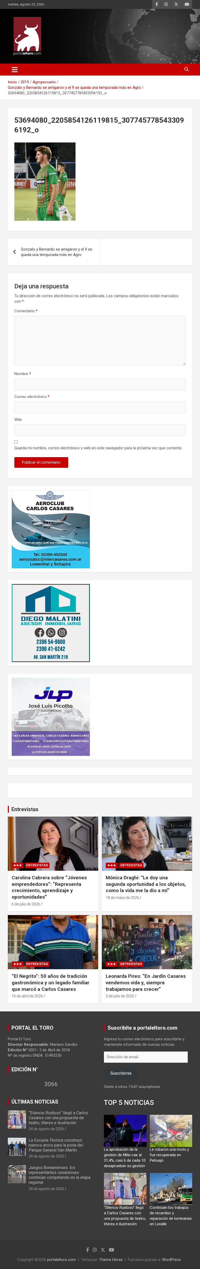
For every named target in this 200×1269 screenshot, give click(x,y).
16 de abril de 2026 (27, 996)
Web (18, 419)
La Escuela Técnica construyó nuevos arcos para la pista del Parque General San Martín (56, 1145)
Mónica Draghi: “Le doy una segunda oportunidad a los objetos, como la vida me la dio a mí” (146, 884)
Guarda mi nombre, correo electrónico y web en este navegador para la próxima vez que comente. (98, 448)
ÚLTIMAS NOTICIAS (34, 1102)
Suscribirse (121, 1073)
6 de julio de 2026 (26, 904)
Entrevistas (25, 809)
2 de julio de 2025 (120, 996)
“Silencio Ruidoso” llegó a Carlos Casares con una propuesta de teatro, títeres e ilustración (58, 1117)
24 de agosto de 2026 (46, 1129)
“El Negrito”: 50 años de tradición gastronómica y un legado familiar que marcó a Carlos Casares (50, 982)
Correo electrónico (31, 396)
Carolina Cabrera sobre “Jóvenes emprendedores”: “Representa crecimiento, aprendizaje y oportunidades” (49, 887)
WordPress (171, 1259)
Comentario (26, 311)
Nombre (22, 373)
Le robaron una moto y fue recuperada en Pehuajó (169, 1155)
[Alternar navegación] (15, 70)
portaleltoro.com (61, 1259)
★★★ (17, 865)
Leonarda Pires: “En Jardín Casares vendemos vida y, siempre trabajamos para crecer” (146, 982)
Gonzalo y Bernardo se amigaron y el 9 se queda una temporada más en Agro (56, 252)
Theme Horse (111, 1259)
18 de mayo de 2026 (122, 897)
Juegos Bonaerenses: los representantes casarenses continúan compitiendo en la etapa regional (59, 1175)
